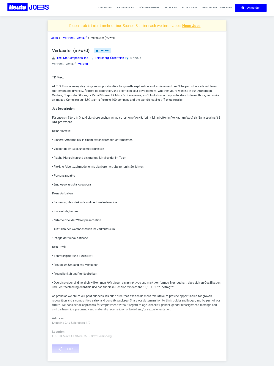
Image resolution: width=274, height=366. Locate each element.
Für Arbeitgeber (149, 7)
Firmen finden (125, 7)
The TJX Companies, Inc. (72, 58)
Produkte (171, 7)
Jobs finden (104, 7)
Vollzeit (83, 64)
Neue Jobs (191, 25)
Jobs (54, 38)
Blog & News (189, 7)
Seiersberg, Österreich (109, 58)
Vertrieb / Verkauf (75, 38)
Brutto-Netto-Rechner (217, 7)
